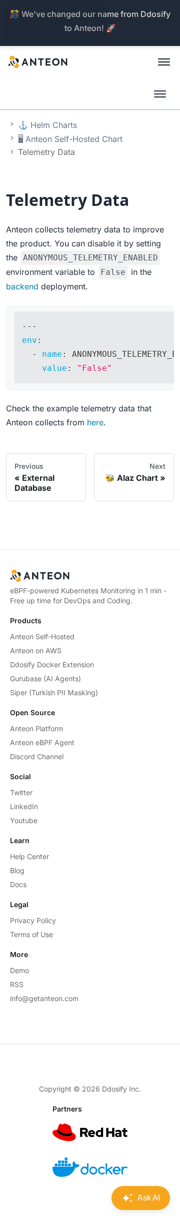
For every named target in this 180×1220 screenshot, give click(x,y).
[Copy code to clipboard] (162, 317)
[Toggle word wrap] (143, 317)
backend (22, 286)
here (95, 422)
